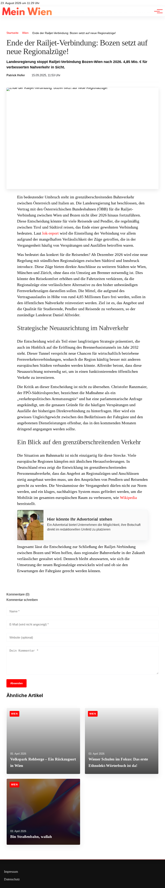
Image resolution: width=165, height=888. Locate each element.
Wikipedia (128, 497)
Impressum (11, 871)
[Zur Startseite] (27, 14)
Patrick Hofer (15, 75)
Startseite (12, 32)
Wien (25, 32)
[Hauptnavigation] (157, 11)
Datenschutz (12, 879)
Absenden (16, 683)
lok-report (50, 233)
